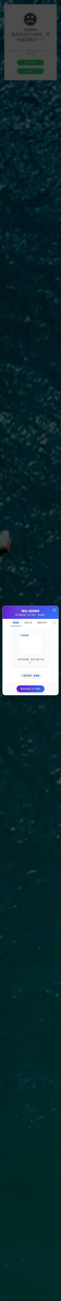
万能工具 (28, 622)
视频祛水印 (42, 622)
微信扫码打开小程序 (30, 688)
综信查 (16, 622)
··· (54, 622)
